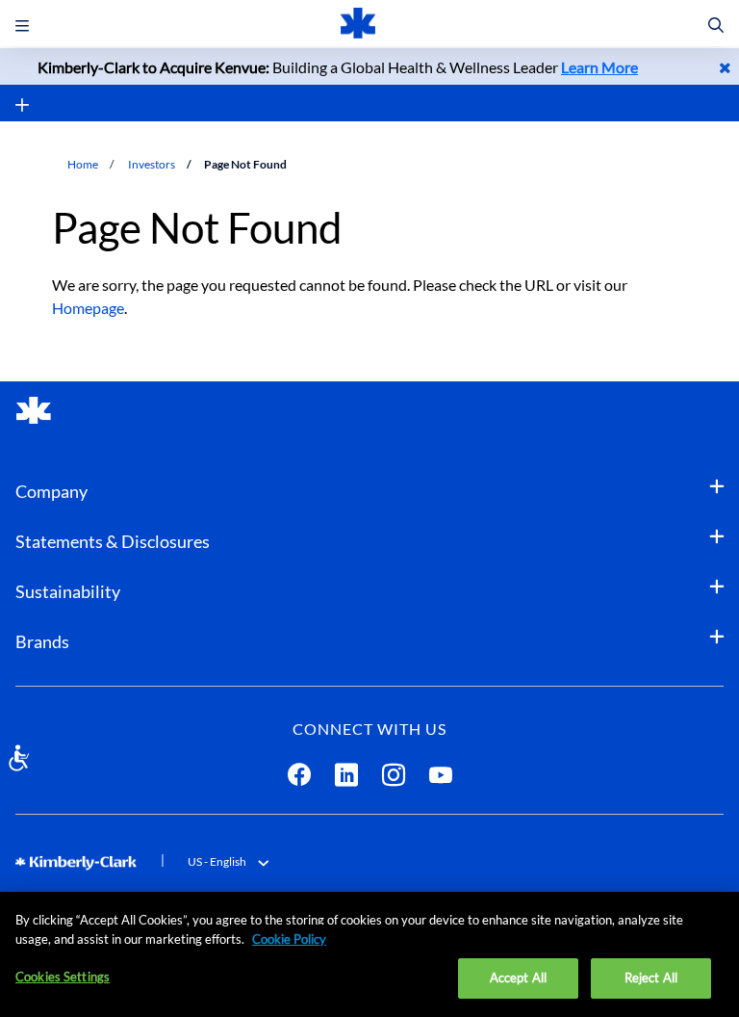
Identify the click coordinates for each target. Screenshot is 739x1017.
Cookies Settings (62, 976)
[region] (369, 954)
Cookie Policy (289, 939)
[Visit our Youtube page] (440, 778)
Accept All (518, 977)
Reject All (650, 977)
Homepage (88, 308)
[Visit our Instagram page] (393, 778)
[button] (716, 25)
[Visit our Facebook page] (299, 778)
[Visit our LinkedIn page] (346, 778)
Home (82, 164)
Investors (151, 164)
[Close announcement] (725, 67)
